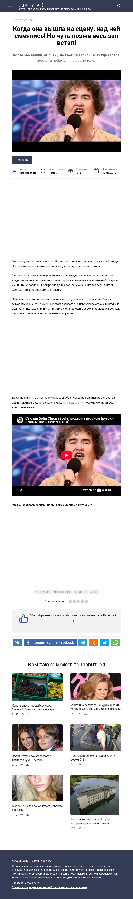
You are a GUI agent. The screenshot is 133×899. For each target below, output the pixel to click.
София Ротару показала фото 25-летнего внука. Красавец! (33, 758)
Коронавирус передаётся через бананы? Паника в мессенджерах (34, 707)
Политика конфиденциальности (31, 887)
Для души (21, 160)
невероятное (63, 591)
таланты (81, 591)
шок (95, 591)
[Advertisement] (66, 219)
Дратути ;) (31, 5)
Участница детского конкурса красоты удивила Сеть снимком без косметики (95, 707)
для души (43, 591)
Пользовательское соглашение (68, 887)
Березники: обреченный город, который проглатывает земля (90, 821)
